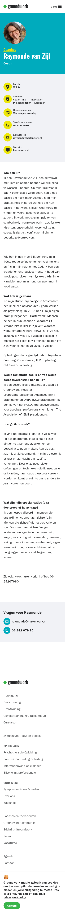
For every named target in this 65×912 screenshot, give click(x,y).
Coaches (9, 49)
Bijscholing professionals (19, 772)
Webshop (9, 803)
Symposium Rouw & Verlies (21, 789)
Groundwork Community (19, 823)
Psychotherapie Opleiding (20, 752)
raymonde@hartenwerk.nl (27, 137)
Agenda (8, 856)
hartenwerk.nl (21, 150)
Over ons (9, 796)
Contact (8, 863)
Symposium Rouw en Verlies (22, 736)
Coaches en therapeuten (19, 816)
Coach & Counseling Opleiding (23, 759)
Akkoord (12, 906)
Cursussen (10, 722)
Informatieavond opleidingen (22, 766)
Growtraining (11, 709)
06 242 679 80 (22, 630)
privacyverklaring (14, 897)
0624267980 (21, 125)
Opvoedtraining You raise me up (24, 716)
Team (7, 836)
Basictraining (12, 702)
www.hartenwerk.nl (27, 576)
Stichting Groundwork (17, 829)
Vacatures (10, 843)
